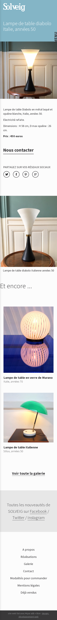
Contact (28, 571)
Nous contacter (18, 150)
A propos (28, 549)
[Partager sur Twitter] (8, 177)
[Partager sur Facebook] (17, 177)
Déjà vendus (28, 592)
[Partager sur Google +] (36, 177)
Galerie (28, 564)
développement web (28, 616)
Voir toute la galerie (28, 473)
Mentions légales (28, 585)
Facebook (38, 511)
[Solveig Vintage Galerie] (14, 7)
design (45, 613)
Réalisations (29, 557)
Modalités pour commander (28, 578)
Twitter (18, 517)
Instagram (36, 517)
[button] (5, 5)
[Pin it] (27, 177)
